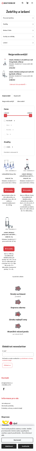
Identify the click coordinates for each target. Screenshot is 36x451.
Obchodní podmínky (8, 406)
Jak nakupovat (6, 403)
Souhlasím (25, 446)
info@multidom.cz (7, 383)
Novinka (9, 130)
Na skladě (10, 121)
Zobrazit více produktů (17, 84)
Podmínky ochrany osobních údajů (12, 408)
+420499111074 (6, 385)
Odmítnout (9, 446)
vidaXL (9, 147)
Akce (9, 125)
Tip (8, 134)
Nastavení (17, 440)
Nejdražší (17, 96)
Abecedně (20, 101)
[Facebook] (4, 389)
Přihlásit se (7, 365)
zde (2, 435)
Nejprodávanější (8, 101)
